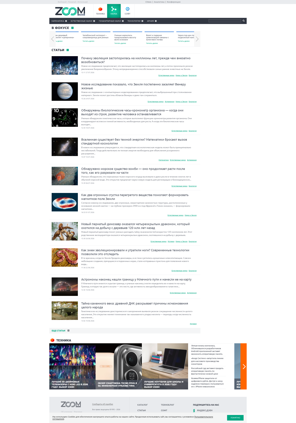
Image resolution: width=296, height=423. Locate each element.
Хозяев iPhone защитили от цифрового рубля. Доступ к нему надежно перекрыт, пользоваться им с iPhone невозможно (207, 382)
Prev (52, 39)
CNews (148, 2)
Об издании (66, 412)
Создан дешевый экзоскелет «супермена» (62, 38)
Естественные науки (81, 21)
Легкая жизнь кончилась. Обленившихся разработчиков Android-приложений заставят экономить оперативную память (206, 350)
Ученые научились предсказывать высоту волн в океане (125, 39)
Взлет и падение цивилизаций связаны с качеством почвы (157, 39)
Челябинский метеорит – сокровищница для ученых (96, 38)
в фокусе (60, 28)
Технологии (133, 21)
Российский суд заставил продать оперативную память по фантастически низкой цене (207, 371)
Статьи (58, 50)
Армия (150, 21)
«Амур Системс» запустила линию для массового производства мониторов (207, 361)
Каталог (142, 405)
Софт (127, 14)
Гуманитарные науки (110, 21)
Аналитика (159, 2)
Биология (193, 75)
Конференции (174, 2)
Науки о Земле (181, 75)
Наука (114, 14)
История (171, 241)
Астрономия (169, 101)
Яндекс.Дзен (204, 410)
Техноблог (167, 405)
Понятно (235, 418)
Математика (57, 21)
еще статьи (58, 330)
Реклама (78, 412)
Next (197, 39)
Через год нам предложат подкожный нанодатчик (190, 38)
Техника (100, 14)
